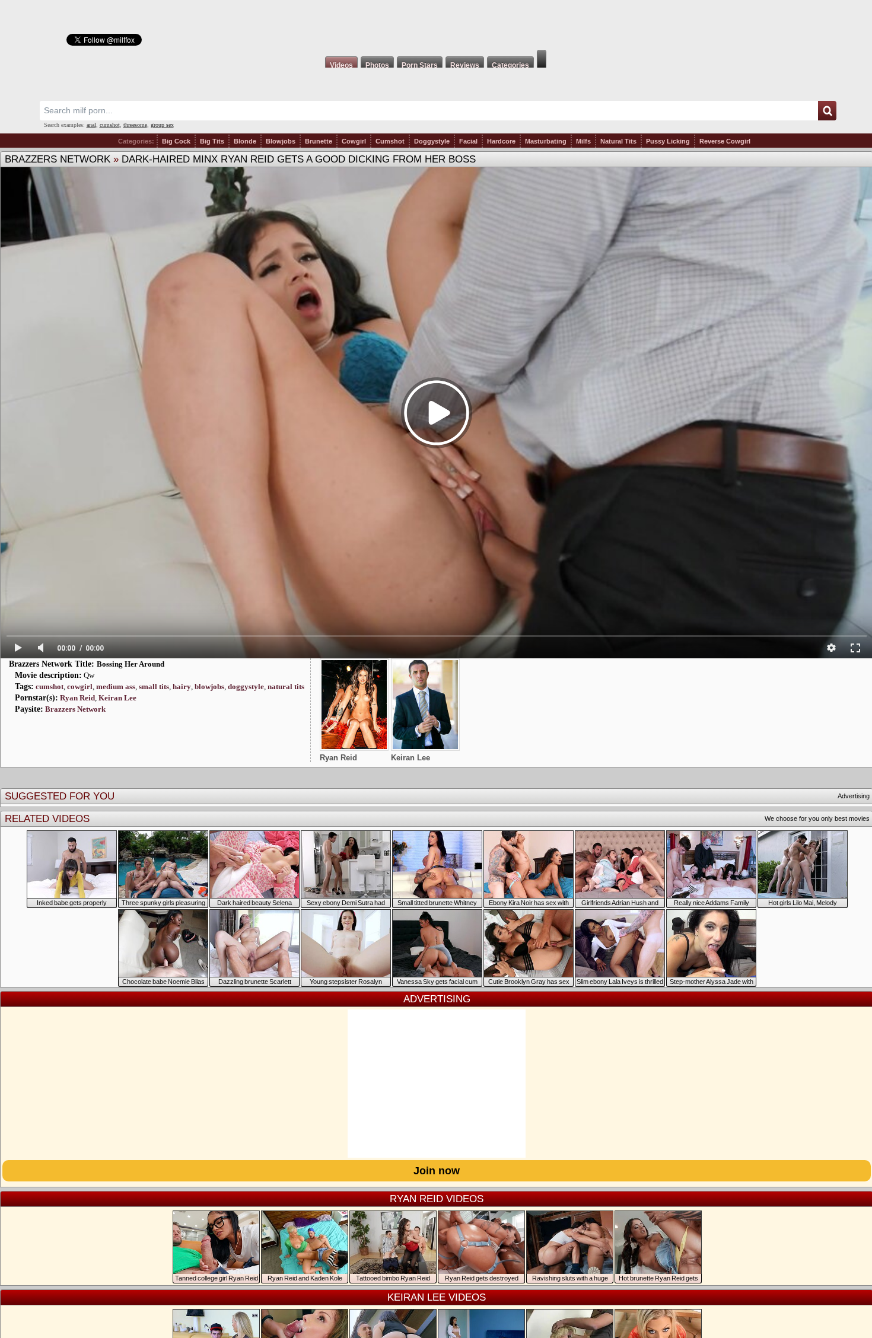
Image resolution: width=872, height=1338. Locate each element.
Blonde (245, 141)
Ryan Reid (77, 697)
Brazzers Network (57, 159)
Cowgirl (354, 141)
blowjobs (209, 686)
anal (91, 125)
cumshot (110, 125)
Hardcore (501, 141)
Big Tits (212, 141)
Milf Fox (436, 25)
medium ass (115, 686)
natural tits (286, 686)
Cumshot (390, 141)
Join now (436, 1171)
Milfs (583, 141)
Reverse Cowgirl (724, 141)
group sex (162, 125)
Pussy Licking (668, 141)
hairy (182, 686)
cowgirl (80, 686)
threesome (135, 125)
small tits (154, 686)
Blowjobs (280, 141)
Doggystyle (432, 141)
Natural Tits (618, 141)
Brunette (318, 141)
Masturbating (546, 141)
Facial (468, 141)
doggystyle (246, 686)
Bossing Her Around (130, 664)
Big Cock (176, 141)
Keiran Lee (117, 697)
